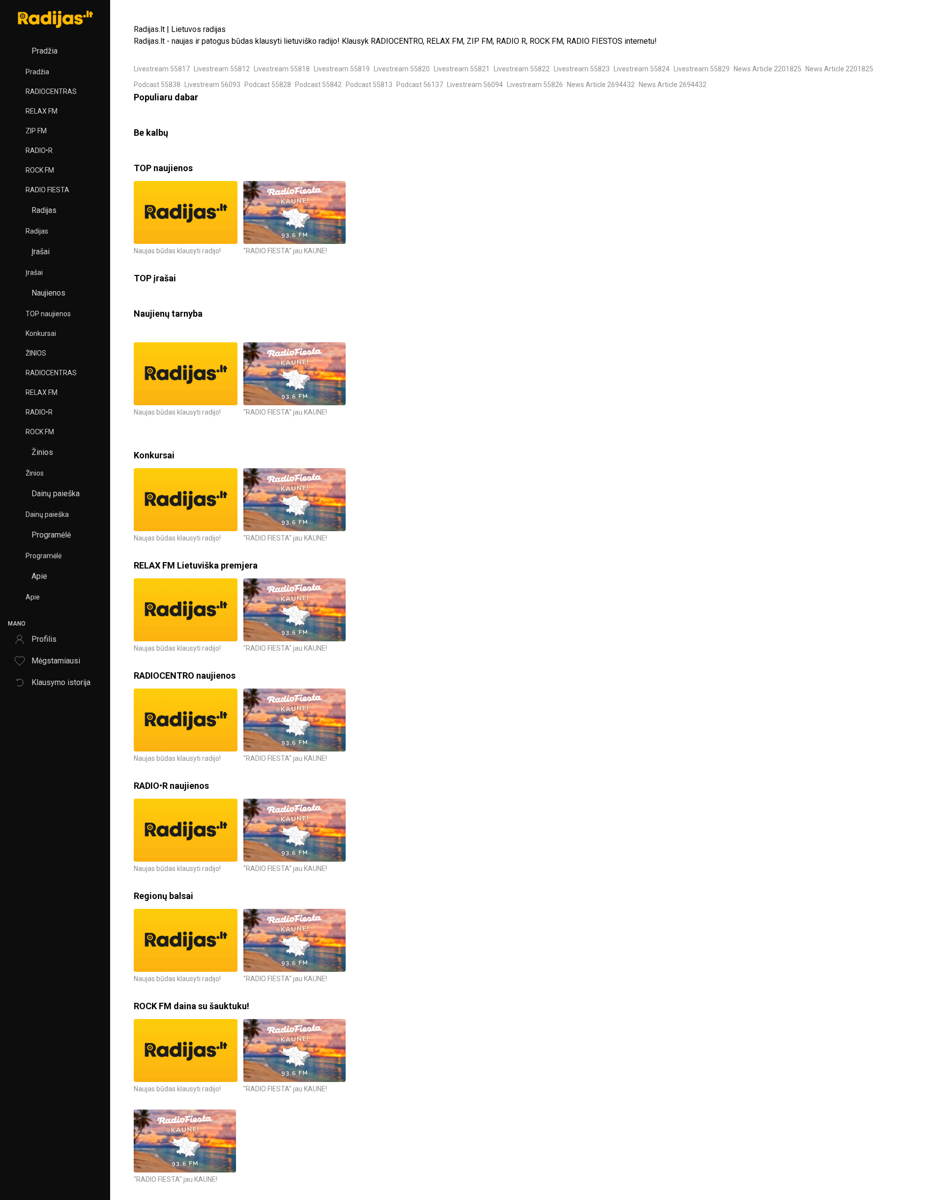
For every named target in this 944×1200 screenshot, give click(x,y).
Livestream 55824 (642, 69)
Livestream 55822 (522, 69)
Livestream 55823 (582, 69)
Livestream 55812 (222, 69)
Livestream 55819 (342, 69)
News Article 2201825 (767, 69)
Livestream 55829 (702, 69)
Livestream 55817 (162, 69)
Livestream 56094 (475, 85)
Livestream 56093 (212, 85)
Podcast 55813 (369, 85)
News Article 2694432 (601, 85)
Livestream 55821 (462, 69)
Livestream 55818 (282, 69)
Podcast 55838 (157, 85)
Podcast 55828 (267, 85)
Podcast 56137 (419, 85)
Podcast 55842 (318, 85)
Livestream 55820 (402, 69)
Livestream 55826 (535, 85)
